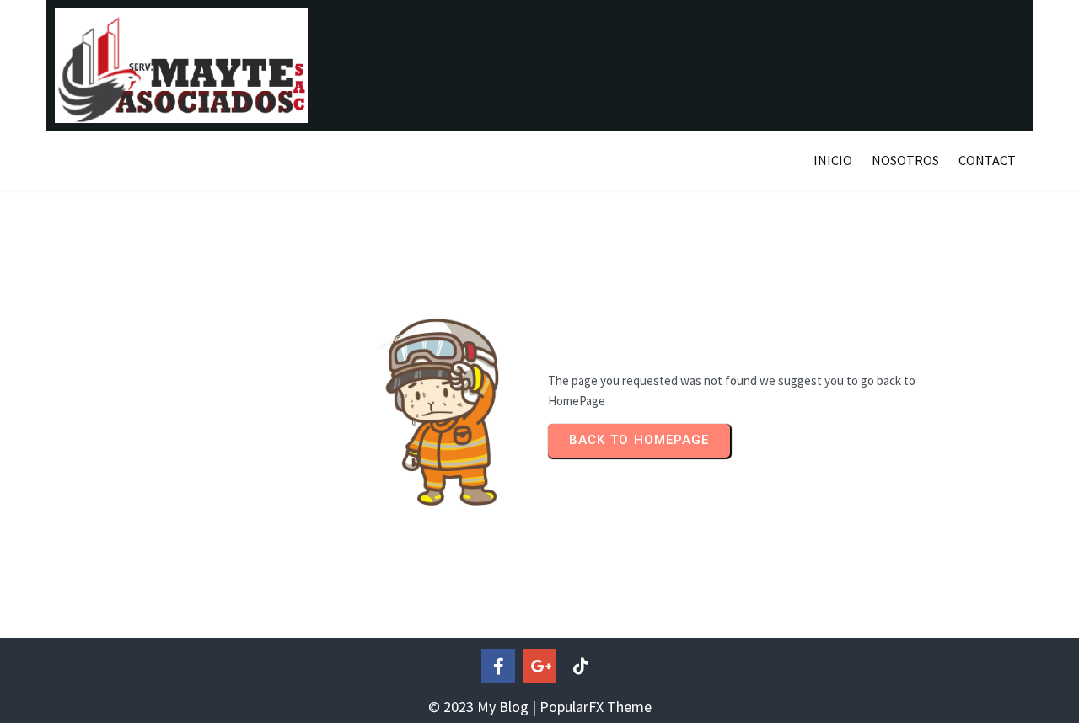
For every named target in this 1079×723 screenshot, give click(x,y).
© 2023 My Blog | (484, 706)
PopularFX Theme (596, 706)
